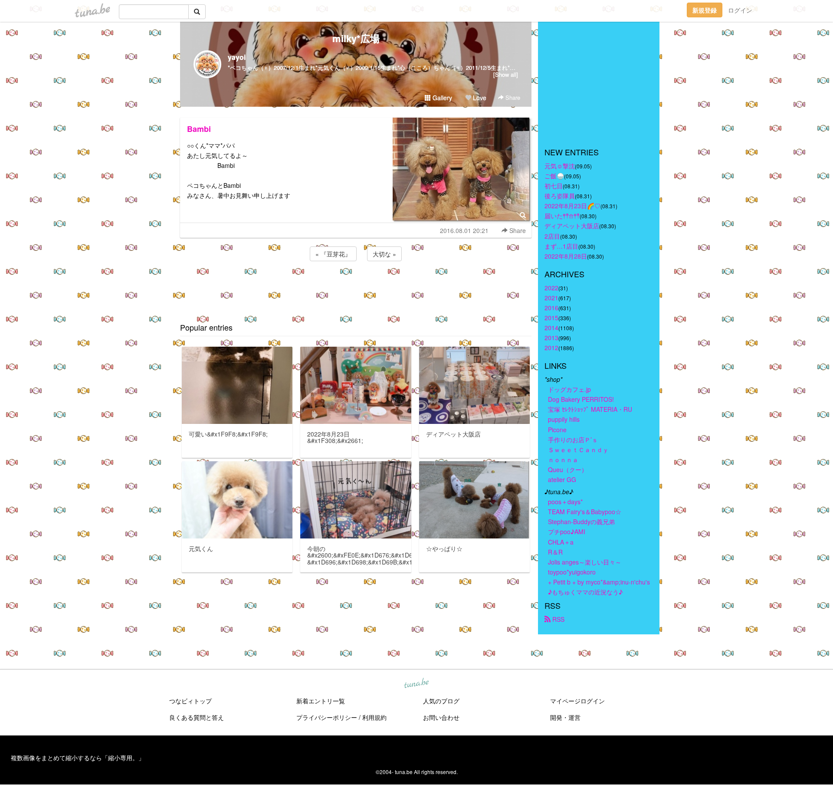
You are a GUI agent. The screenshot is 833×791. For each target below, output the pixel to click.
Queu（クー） (567, 469)
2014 (551, 327)
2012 (551, 347)
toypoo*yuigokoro (572, 572)
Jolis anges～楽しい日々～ (584, 562)
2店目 (552, 236)
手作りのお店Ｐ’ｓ (573, 439)
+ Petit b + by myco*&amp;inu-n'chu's (599, 582)
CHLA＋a (561, 542)
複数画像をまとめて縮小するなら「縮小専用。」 (77, 757)
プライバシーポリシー (326, 717)
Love (478, 97)
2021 (551, 297)
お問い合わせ (441, 717)
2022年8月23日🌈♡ (572, 205)
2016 (551, 307)
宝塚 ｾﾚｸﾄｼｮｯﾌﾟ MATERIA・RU (590, 409)
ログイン (740, 10)
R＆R (555, 552)
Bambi (199, 129)
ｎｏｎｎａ (563, 459)
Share (512, 97)
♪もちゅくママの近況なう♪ (585, 592)
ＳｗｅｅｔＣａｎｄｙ (578, 449)
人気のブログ (441, 700)
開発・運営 (565, 717)
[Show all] (505, 74)
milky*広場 (356, 38)
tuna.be (416, 684)
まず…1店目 (561, 246)
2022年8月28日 (565, 256)
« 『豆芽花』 (333, 253)
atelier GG (562, 479)
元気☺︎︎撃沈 (559, 165)
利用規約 (374, 717)
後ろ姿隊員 (559, 195)
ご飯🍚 (554, 175)
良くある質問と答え (196, 717)
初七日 (553, 185)
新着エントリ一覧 (320, 700)
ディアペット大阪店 (571, 225)
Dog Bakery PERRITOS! (581, 399)
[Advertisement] (355, 286)
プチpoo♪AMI (566, 531)
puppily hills (567, 419)
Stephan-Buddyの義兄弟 (581, 521)
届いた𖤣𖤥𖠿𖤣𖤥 (562, 215)
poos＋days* (565, 501)
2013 (551, 337)
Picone (557, 429)
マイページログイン (577, 700)
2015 (551, 317)
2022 (551, 287)
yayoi (237, 57)
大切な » (384, 253)
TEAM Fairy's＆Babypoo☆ (584, 511)
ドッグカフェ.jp (569, 389)
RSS (557, 619)
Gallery (441, 97)
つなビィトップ (190, 700)
